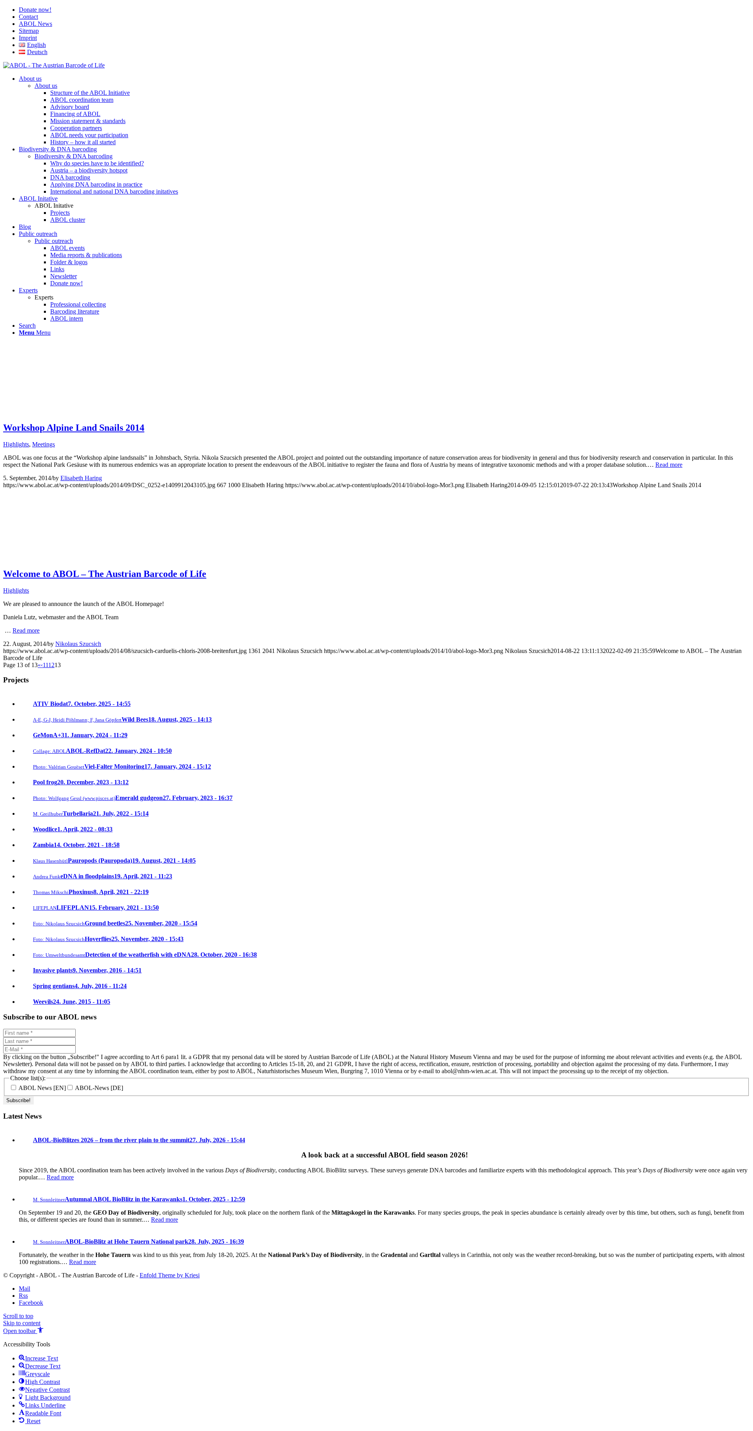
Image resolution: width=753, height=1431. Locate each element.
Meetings (43, 444)
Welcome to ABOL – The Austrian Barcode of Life (104, 574)
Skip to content (21, 1323)
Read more (668, 464)
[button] (23, 1331)
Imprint (28, 37)
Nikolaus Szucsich (78, 643)
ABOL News (35, 23)
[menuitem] (384, 9)
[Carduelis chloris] (38, 557)
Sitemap (29, 30)
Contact (28, 16)
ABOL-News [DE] (98, 1088)
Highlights (16, 444)
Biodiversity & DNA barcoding (74, 156)
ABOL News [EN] (41, 1088)
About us (46, 85)
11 (45, 665)
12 (51, 665)
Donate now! (35, 9)
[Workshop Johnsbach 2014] (38, 411)
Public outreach (54, 241)
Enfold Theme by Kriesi (170, 1275)
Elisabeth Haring (81, 478)
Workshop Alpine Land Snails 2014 (73, 428)
